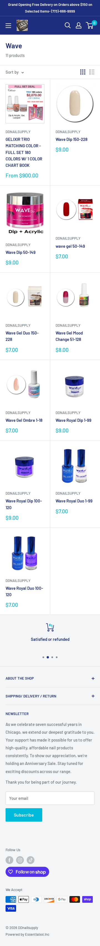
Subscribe (24, 814)
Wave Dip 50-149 (21, 252)
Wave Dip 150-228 (72, 139)
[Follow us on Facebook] (9, 860)
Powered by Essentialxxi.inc (27, 934)
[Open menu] (8, 25)
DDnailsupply (18, 131)
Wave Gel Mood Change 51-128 (69, 336)
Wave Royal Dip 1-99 (73, 420)
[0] (89, 25)
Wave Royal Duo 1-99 (74, 500)
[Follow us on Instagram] (20, 860)
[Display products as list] (91, 71)
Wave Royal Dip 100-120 (24, 504)
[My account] (78, 25)
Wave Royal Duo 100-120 (24, 591)
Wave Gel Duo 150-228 (22, 336)
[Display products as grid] (82, 71)
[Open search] (68, 25)
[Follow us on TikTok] (30, 860)
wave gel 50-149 (70, 246)
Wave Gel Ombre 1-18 (24, 420)
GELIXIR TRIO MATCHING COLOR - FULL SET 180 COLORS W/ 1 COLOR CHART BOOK (24, 152)
